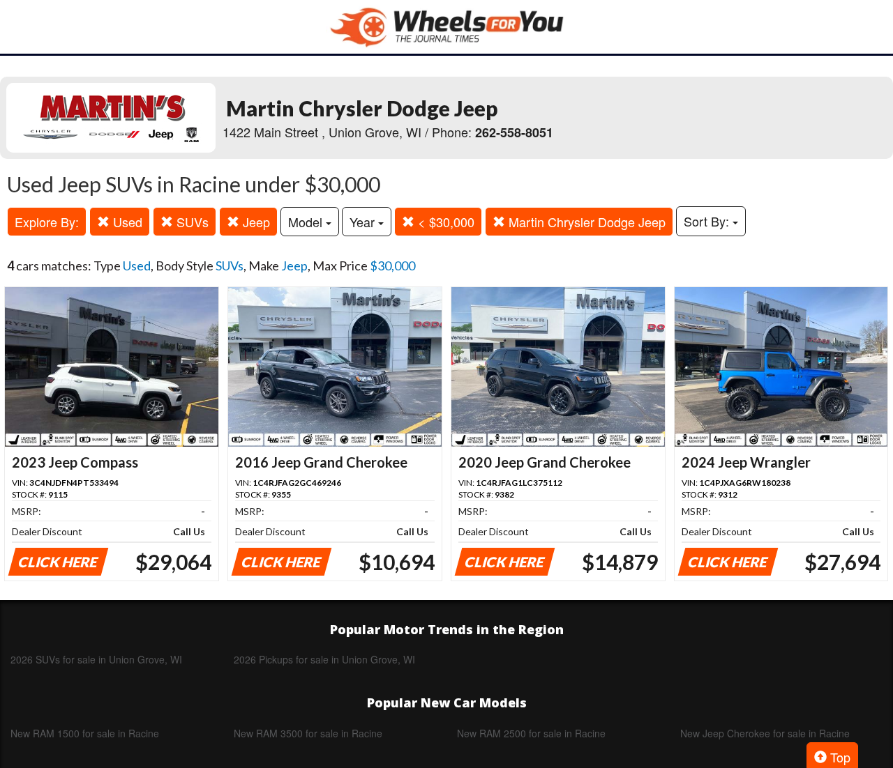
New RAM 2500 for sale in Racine (531, 733)
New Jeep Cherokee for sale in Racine (765, 733)
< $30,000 (444, 222)
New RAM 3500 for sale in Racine (308, 733)
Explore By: (47, 222)
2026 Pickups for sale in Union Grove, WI (324, 659)
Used (126, 222)
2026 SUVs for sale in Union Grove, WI (96, 659)
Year (364, 222)
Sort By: (708, 221)
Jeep (254, 222)
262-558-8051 (514, 132)
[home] (446, 27)
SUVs (191, 222)
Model (307, 222)
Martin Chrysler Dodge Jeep (585, 222)
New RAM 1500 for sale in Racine (84, 733)
